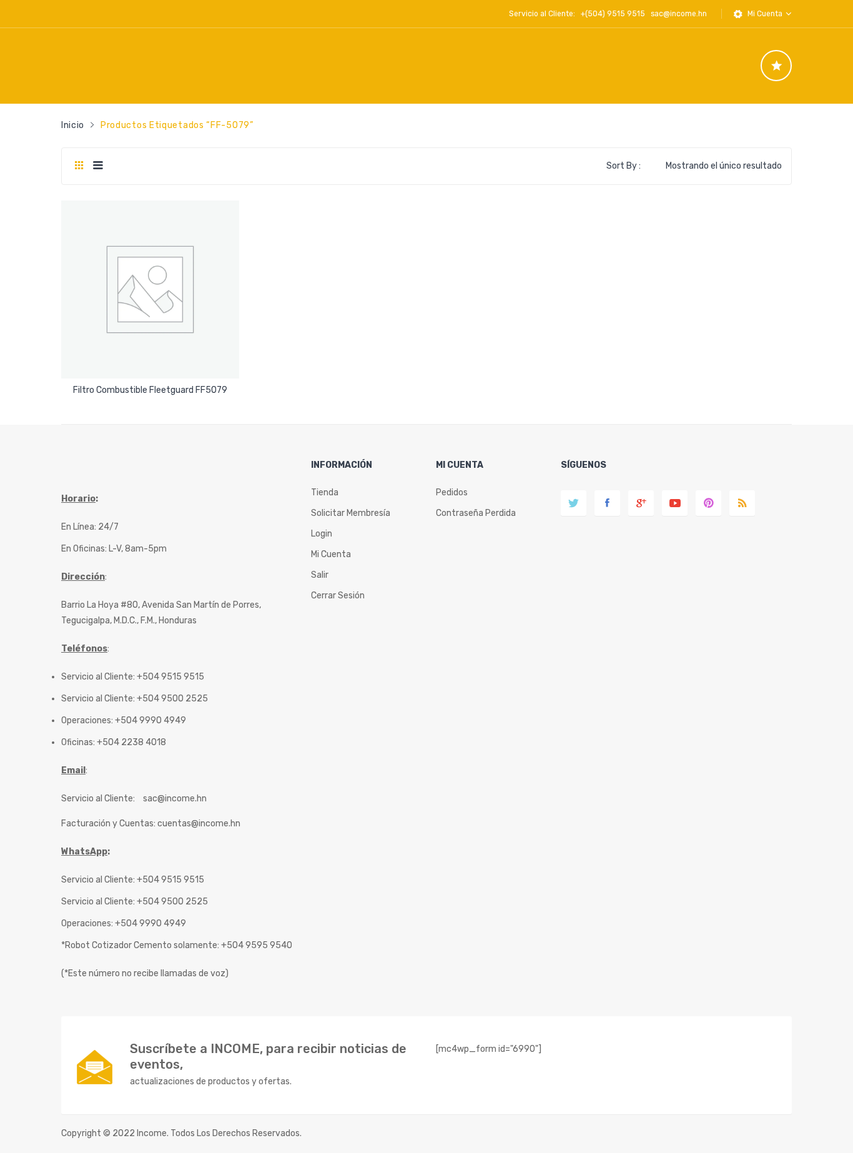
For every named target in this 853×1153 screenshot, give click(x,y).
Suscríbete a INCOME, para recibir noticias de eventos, (268, 1056)
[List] (98, 166)
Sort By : (623, 166)
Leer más (150, 385)
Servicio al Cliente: (98, 798)
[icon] (776, 65)
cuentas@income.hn (198, 823)
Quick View (152, 358)
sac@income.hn (679, 13)
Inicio (72, 125)
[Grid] (79, 166)
